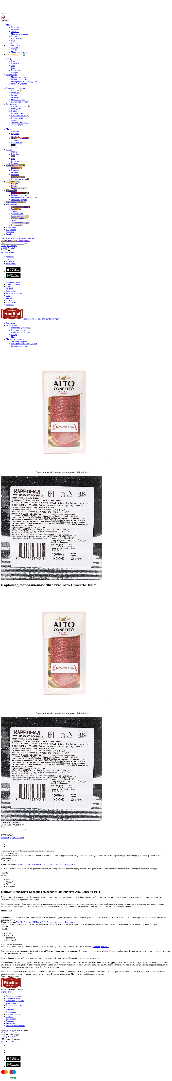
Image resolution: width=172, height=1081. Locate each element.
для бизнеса (11, 302)
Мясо (13, 337)
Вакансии (10, 1021)
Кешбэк (23, 241)
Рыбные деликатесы (19, 346)
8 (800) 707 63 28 (8, 248)
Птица (14, 335)
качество (9, 259)
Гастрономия (11, 325)
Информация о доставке (44, 851)
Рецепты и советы (14, 293)
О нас (8, 1007)
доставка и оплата (14, 282)
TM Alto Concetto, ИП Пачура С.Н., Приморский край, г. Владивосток (46, 864)
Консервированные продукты (24, 344)
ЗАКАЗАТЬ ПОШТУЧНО (11, 822)
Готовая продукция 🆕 (21, 328)
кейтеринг (10, 300)
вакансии (10, 305)
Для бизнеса (11, 1019)
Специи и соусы (18, 330)
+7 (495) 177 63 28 (8, 1032)
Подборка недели (13, 1014)
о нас (8, 296)
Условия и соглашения (15, 1026)
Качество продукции (15, 1001)
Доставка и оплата (14, 996)
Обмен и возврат (13, 998)
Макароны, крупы (19, 341)
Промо (9, 241)
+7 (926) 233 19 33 (8, 1041)
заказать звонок (7, 252)
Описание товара (26, 851)
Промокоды (11, 1012)
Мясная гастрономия (15, 339)
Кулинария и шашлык (20, 332)
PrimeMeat (10, 323)
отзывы (9, 298)
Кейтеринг (10, 1023)
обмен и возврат (13, 284)
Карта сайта (6, 992)
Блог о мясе (11, 263)
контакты (10, 261)
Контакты (10, 1010)
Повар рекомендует (9, 851)
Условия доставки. (101, 947)
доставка (10, 257)
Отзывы (9, 1016)
